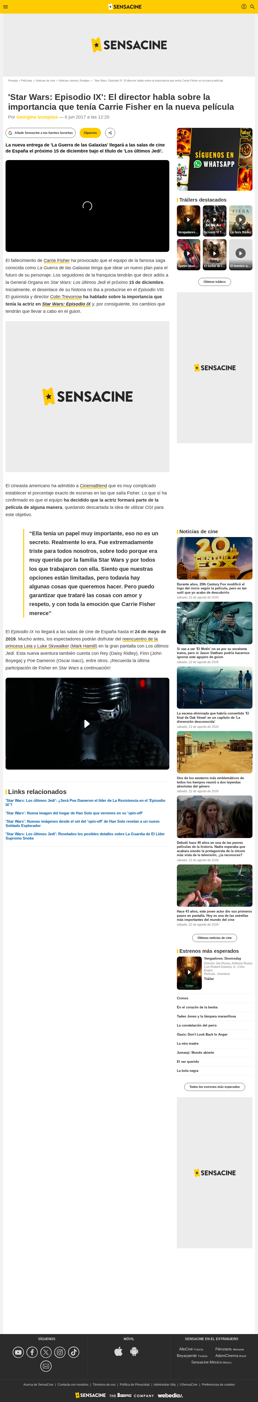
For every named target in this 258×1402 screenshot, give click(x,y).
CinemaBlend (93, 485)
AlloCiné (186, 1349)
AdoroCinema (226, 1355)
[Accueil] (124, 7)
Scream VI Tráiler (215, 232)
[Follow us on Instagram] (60, 1352)
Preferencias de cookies (218, 1384)
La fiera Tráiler (240, 232)
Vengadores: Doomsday (222, 958)
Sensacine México (206, 1362)
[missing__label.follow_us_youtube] (19, 1352)
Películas (26, 80)
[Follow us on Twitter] (46, 1352)
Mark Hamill (84, 646)
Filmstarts (223, 1349)
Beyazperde (187, 1355)
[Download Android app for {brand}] (137, 1351)
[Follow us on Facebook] (32, 1352)
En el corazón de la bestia (197, 1007)
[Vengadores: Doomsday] (189, 973)
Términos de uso (104, 1384)
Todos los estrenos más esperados (214, 1087)
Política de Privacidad (135, 1384)
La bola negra (187, 1071)
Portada (13, 80)
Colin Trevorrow (66, 296)
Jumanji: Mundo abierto (195, 1052)
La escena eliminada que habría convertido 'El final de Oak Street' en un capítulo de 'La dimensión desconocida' (213, 717)
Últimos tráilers (215, 282)
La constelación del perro (197, 1025)
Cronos (182, 998)
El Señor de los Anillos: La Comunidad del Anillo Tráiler (215, 266)
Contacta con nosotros (73, 1384)
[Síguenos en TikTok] (74, 1352)
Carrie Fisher (57, 260)
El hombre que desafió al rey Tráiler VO (241, 266)
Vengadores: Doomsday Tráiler (189, 232)
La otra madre (188, 1043)
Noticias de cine (45, 80)
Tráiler (209, 979)
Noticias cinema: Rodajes (74, 80)
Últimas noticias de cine (215, 938)
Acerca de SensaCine (38, 1384)
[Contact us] (46, 1366)
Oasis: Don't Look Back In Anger (202, 1034)
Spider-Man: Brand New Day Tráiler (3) (189, 266)
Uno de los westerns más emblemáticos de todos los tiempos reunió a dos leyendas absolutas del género (210, 782)
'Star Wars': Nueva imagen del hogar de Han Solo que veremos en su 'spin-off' (74, 813)
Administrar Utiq (165, 1384)
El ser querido (188, 1062)
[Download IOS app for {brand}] (121, 1351)
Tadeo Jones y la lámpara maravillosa (206, 1016)
